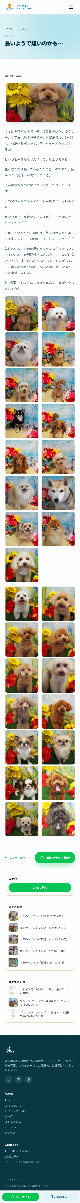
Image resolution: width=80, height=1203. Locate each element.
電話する (61, 1197)
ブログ (9, 1116)
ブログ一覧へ (17, 858)
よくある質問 (13, 1122)
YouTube (10, 1127)
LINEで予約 (40, 887)
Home (9, 29)
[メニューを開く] (71, 7)
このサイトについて (14, 1179)
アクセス (10, 1132)
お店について (13, 1105)
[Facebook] (29, 1080)
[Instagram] (8, 1080)
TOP (7, 1100)
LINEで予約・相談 (57, 858)
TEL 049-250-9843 (17, 1151)
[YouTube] (19, 1080)
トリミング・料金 (16, 1111)
